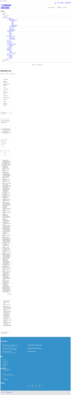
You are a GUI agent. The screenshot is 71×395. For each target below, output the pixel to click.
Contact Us (3, 144)
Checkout (62, 2)
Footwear (5, 90)
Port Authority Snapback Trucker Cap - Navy (7, 223)
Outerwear (5, 99)
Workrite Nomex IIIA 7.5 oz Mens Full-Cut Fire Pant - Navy (7, 312)
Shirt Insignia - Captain (7, 163)
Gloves (10, 33)
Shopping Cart (4, 158)
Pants (8, 53)
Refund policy (5, 364)
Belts (10, 32)
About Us (4, 359)
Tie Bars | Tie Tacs (12, 39)
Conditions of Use (39, 64)
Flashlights (11, 56)
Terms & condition (6, 361)
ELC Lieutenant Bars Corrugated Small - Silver (6, 200)
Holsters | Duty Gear (6, 93)
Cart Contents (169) (68, 2)
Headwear (10, 34)
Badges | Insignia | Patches (6, 85)
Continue (2, 75)
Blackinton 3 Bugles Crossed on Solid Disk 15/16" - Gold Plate (7, 229)
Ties (10, 35)
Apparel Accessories (5, 82)
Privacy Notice (3, 141)
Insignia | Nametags (12, 38)
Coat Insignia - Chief (6, 164)
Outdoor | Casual (9, 48)
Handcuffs (10, 57)
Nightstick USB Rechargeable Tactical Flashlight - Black (7, 161)
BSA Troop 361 (11, 19)
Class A (12, 22)
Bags (8, 40)
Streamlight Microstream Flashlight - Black (7, 208)
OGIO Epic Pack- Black (7, 253)
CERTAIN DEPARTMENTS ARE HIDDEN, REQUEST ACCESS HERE (25, 4)
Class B (12, 23)
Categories (4, 17)
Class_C (12, 24)
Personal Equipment (5, 104)
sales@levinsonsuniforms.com (9, 374)
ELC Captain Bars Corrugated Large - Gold (6, 245)
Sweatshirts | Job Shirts (12, 52)
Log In (58, 2)
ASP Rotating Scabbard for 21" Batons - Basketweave (7, 285)
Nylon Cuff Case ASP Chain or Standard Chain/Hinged (6, 272)
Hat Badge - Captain (6, 274)
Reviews (2, 330)
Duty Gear (10, 45)
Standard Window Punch (32, 351)
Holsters (10, 46)
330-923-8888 (6, 379)
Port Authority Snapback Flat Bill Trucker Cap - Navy (6, 220)
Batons (10, 55)
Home (55, 2)
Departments (5, 79)
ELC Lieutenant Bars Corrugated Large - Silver (6, 217)
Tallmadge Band (11, 29)
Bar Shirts (12, 27)
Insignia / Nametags (14, 25)
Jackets (10, 50)
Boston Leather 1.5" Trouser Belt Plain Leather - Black (6, 315)
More (13, 346)
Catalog (33, 64)
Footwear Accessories (12, 43)
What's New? (3, 126)
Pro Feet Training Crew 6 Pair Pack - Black (35, 345)
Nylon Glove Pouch (6, 266)
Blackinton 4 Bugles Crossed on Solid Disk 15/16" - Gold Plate (7, 175)
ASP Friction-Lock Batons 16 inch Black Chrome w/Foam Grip (6, 203)
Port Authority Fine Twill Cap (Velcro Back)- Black (6, 190)
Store (3, 14)
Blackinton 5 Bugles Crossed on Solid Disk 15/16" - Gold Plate (7, 240)
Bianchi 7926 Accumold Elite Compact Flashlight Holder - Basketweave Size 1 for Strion (7, 261)
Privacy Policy (5, 363)
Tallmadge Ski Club (12, 30)
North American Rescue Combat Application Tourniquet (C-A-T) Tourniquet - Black (7, 277)
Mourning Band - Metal (7, 291)
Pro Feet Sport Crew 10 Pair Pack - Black (34, 348)
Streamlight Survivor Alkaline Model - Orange (6, 197)
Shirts (8, 58)
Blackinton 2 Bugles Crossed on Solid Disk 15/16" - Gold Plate (7, 255)
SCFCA (10, 28)
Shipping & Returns (4, 139)
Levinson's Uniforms (9, 392)
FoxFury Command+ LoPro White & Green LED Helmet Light (6, 226)
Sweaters (10, 51)
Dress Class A (5, 88)
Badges (12, 21)
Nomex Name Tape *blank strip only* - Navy (6, 301)
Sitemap (4, 366)
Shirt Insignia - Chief (6, 165)
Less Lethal (8, 47)
